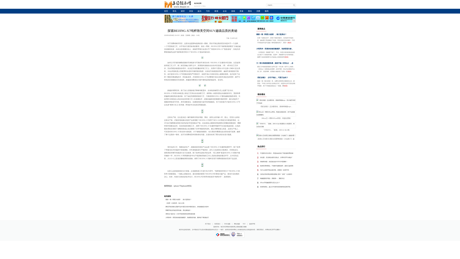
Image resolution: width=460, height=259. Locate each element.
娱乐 (199, 11)
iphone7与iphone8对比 (183, 186)
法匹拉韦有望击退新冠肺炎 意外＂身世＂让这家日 (276, 174)
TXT (244, 224)
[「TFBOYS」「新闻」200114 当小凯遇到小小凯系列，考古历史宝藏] (276, 126)
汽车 (208, 11)
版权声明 (252, 224)
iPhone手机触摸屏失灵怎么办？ (270, 182)
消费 (258, 11)
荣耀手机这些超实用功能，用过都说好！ (178, 210)
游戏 (233, 11)
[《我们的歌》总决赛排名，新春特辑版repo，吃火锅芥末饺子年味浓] (276, 103)
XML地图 (227, 224)
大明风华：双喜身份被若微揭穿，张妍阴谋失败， (274, 49)
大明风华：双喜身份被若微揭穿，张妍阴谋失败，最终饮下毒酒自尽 (187, 217)
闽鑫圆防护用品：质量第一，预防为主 (272, 178)
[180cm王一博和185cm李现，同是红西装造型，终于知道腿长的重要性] (276, 115)
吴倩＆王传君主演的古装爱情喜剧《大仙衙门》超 (276, 139)
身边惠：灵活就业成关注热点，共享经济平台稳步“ (276, 157)
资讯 (174, 11)
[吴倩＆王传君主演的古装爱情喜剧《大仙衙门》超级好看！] (276, 135)
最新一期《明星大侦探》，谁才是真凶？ (178, 199)
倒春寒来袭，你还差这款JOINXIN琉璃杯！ (274, 161)
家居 (216, 11)
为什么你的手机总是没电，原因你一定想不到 (274, 170)
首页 (166, 11)
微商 (267, 11)
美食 (241, 11)
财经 (183, 11)
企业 (225, 11)
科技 (191, 11)
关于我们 (208, 224)
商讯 (250, 11)
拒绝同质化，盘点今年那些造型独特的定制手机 (275, 187)
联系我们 (217, 224)
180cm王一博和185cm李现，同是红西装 (276, 118)
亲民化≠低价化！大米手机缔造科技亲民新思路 (180, 214)
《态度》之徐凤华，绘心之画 (175, 203)
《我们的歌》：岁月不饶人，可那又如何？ (272, 77)
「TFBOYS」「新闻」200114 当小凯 (276, 130)
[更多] (289, 43)
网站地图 (237, 224)
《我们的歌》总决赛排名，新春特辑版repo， (276, 106)
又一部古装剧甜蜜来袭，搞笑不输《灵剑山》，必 (274, 63)
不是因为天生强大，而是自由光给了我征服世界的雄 (276, 153)
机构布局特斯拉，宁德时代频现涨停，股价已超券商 (276, 166)
